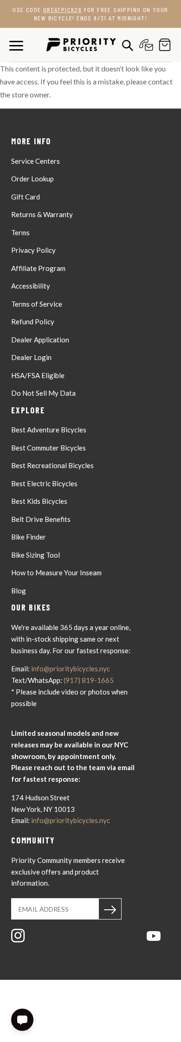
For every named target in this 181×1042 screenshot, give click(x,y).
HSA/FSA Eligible (38, 375)
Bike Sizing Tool (35, 555)
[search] (125, 45)
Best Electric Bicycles (44, 483)
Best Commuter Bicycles (48, 448)
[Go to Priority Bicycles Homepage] (81, 45)
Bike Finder (28, 537)
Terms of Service (36, 304)
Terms (20, 232)
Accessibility (30, 286)
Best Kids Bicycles (39, 501)
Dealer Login (31, 357)
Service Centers (35, 161)
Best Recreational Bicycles (52, 465)
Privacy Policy (33, 250)
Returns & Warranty (42, 214)
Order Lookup (32, 178)
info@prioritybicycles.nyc (70, 668)
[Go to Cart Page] (162, 44)
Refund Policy (32, 321)
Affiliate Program (38, 268)
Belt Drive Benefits (41, 519)
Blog (18, 590)
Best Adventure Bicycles (48, 429)
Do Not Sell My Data (43, 393)
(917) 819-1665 (89, 680)
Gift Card (25, 197)
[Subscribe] (110, 909)
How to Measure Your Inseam (56, 572)
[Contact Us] (144, 45)
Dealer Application (40, 339)
